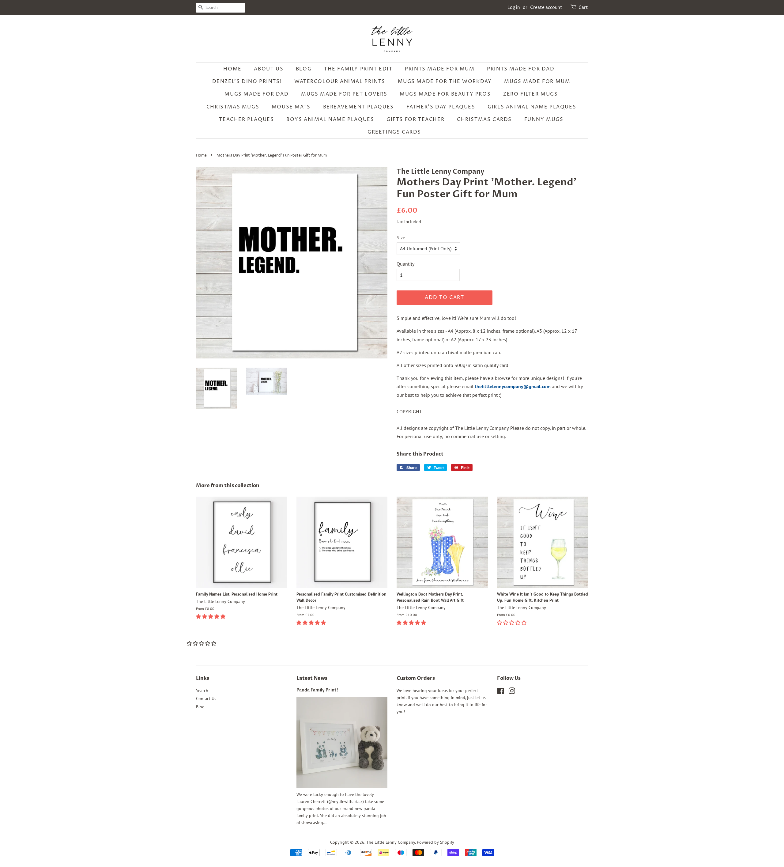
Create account (546, 7)
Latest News (311, 678)
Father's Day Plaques (440, 107)
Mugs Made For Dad (256, 94)
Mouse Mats (291, 107)
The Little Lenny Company (390, 842)
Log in (513, 7)
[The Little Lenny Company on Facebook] (500, 692)
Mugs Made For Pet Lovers (344, 94)
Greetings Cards (394, 132)
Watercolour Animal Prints (339, 81)
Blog (303, 69)
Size (401, 237)
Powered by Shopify (435, 842)
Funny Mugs (544, 119)
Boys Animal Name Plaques (330, 119)
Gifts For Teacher (415, 119)
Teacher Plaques (246, 119)
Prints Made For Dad (520, 69)
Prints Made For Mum (439, 69)
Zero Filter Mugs (530, 94)
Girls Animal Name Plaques (532, 107)
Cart (583, 7)
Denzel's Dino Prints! (247, 81)
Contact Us (206, 698)
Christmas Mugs (232, 107)
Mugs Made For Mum (537, 81)
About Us (268, 69)
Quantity (405, 264)
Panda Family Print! (317, 690)
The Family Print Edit (358, 69)
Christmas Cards (484, 119)
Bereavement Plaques (358, 107)
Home (232, 69)
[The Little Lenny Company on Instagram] (511, 692)
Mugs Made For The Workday (445, 81)
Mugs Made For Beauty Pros (445, 94)
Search (202, 690)
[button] (211, 616)
